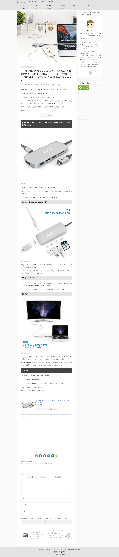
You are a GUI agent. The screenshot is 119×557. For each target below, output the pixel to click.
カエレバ (41, 404)
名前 (23, 498)
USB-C (45, 463)
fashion (23, 8)
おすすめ (50, 463)
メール (23, 504)
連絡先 (62, 8)
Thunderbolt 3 (39, 463)
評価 (54, 463)
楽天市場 (52, 409)
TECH (87, 5)
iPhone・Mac (62, 5)
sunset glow (59, 552)
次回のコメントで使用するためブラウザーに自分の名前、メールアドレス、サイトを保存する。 (47, 518)
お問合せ (49, 8)
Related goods (28, 461)
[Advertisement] (46, 435)
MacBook (33, 463)
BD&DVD (49, 5)
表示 (49, 115)
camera (36, 8)
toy (36, 5)
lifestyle (75, 5)
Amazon (41, 409)
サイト (23, 511)
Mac (23, 461)
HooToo (26, 184)
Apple (28, 463)
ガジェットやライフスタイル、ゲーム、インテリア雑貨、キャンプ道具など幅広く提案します (59, 549)
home (23, 5)
